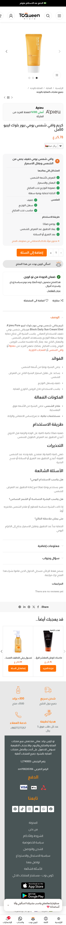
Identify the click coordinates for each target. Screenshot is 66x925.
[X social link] (33, 607)
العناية (48, 88)
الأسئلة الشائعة (33, 868)
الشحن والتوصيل (33, 849)
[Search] (48, 15)
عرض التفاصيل (53, 291)
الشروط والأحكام (33, 835)
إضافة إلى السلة (31, 252)
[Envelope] (37, 809)
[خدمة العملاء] (18, 715)
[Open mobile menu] (59, 15)
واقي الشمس (56, 349)
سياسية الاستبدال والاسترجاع (33, 855)
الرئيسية (59, 88)
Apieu (12, 345)
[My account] (11, 15)
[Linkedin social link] (24, 607)
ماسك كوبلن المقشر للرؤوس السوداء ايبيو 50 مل (36, 657)
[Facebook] (51, 809)
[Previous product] (12, 98)
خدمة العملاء (18, 722)
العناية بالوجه (36, 88)
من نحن (33, 829)
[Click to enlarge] (56, 75)
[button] (18, 668)
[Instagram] (29, 809)
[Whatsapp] (44, 809)
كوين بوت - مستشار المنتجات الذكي (33, 875)
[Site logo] (30, 15)
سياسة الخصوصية (33, 842)
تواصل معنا (33, 862)
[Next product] (4, 98)
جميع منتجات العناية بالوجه (49, 92)
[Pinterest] (15, 809)
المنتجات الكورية (37, 349)
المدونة (33, 822)
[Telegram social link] (19, 607)
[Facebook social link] (38, 607)
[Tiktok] (22, 809)
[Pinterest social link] (29, 607)
